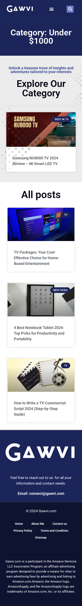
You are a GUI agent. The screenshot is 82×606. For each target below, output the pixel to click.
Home (19, 523)
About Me (37, 523)
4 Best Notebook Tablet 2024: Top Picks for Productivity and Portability (39, 333)
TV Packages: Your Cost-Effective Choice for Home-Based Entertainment (37, 258)
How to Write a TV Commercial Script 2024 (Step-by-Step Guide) (40, 408)
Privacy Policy (22, 530)
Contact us (60, 523)
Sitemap (40, 537)
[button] (51, 9)
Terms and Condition (54, 530)
